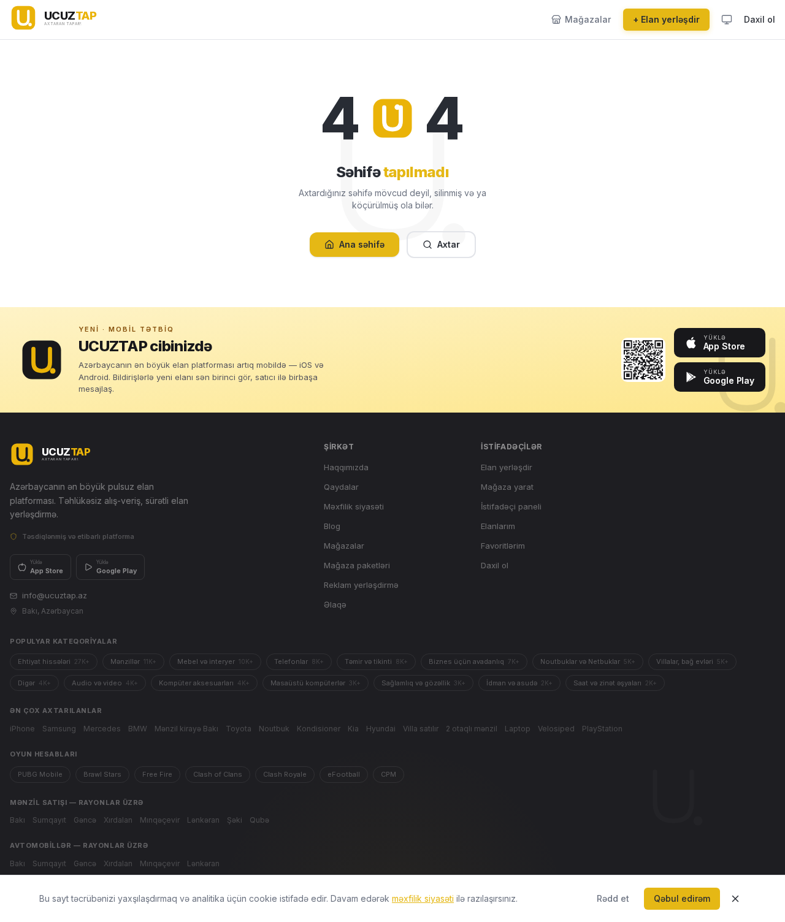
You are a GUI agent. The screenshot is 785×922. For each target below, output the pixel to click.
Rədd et (613, 898)
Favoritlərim (503, 546)
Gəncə (85, 820)
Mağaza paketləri (357, 565)
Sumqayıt (49, 820)
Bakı (17, 820)
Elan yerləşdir (506, 467)
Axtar (448, 244)
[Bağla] (735, 898)
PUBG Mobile (40, 774)
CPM (388, 774)
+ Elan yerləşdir (666, 19)
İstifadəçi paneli (511, 506)
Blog (332, 526)
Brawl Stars (102, 774)
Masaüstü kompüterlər (315, 683)
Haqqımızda (346, 467)
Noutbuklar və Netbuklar (587, 661)
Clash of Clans (217, 774)
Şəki (234, 820)
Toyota (238, 728)
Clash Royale (285, 774)
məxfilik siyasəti (423, 898)
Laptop (517, 728)
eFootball (343, 774)
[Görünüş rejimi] (726, 19)
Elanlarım (498, 526)
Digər (34, 683)
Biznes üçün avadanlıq (474, 661)
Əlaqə (335, 604)
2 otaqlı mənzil (471, 728)
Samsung (59, 728)
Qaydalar (341, 487)
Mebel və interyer (215, 661)
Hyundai (381, 728)
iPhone (22, 728)
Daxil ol (759, 19)
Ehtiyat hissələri (54, 661)
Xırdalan (118, 820)
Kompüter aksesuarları (204, 683)
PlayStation (602, 728)
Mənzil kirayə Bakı (186, 728)
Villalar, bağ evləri (692, 661)
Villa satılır (420, 728)
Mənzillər (133, 661)
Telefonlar (299, 661)
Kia (353, 728)
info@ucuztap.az (54, 595)
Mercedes (102, 728)
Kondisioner (318, 728)
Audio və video (105, 683)
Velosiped (556, 728)
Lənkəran (203, 820)
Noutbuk (274, 728)
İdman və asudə (519, 683)
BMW (137, 728)
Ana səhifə (362, 244)
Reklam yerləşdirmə (361, 585)
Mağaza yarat (507, 487)
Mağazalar (344, 546)
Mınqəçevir (160, 820)
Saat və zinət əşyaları (615, 683)
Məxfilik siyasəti (354, 506)
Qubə (259, 820)
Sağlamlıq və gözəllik (423, 683)
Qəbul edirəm (682, 898)
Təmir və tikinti (376, 661)
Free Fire (157, 774)
